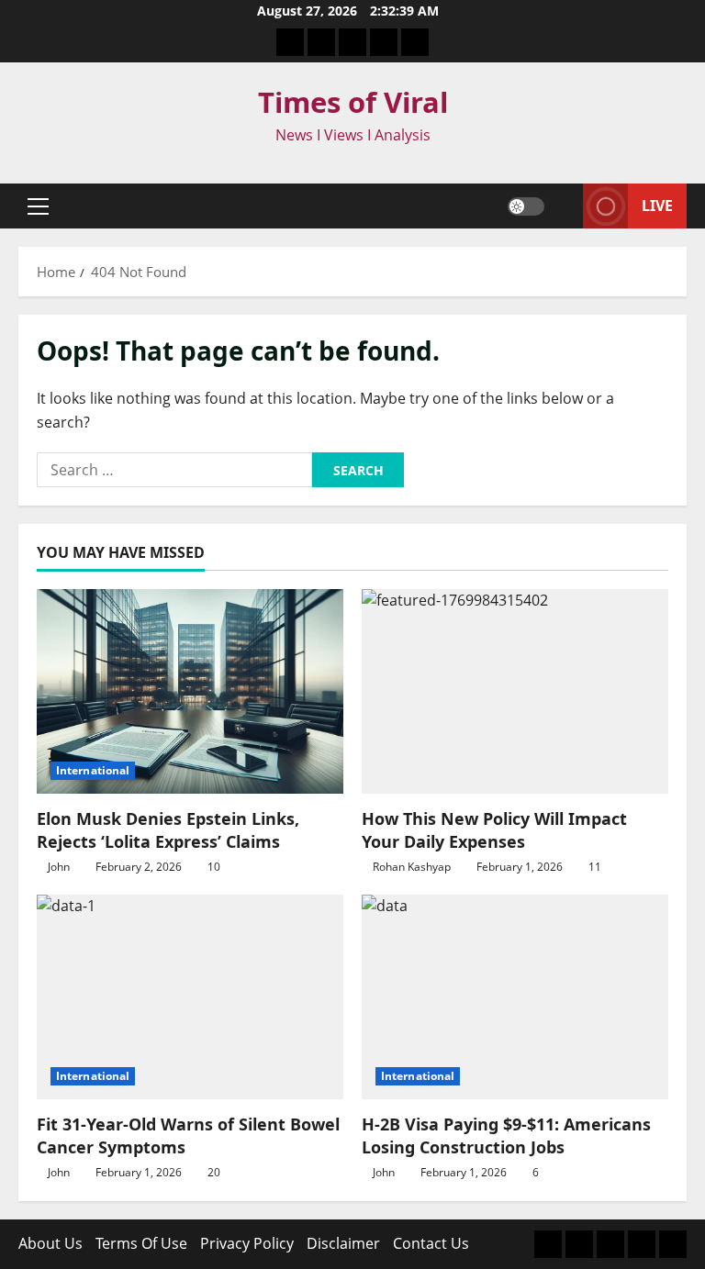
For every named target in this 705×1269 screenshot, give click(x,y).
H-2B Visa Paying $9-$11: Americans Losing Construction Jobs (506, 1135)
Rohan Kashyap (412, 866)
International (92, 770)
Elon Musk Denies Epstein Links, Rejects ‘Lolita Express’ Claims (168, 829)
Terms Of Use (141, 1243)
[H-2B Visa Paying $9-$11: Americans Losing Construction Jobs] (515, 997)
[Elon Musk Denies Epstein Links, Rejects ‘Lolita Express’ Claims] (190, 691)
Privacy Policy (247, 1243)
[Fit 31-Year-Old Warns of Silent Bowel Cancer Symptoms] (190, 997)
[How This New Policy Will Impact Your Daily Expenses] (515, 691)
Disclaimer (343, 1243)
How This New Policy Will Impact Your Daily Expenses (494, 829)
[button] (38, 206)
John (59, 866)
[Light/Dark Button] (526, 206)
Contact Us (431, 1243)
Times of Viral (353, 102)
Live (657, 205)
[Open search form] (563, 206)
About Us (50, 1243)
